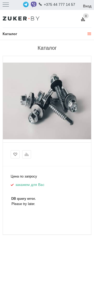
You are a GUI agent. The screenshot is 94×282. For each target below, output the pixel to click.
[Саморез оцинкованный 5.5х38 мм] (47, 101)
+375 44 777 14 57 (59, 4)
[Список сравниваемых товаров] (83, 21)
